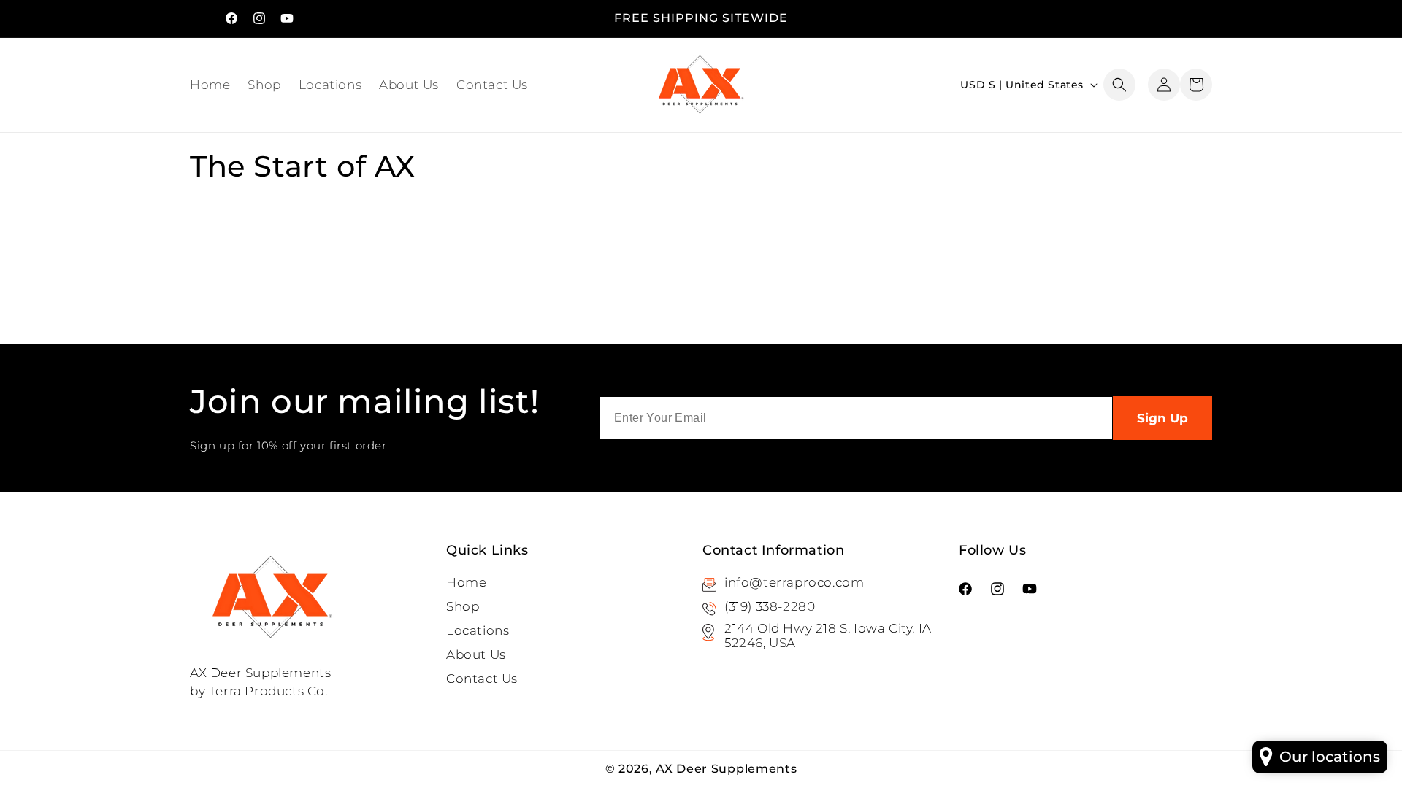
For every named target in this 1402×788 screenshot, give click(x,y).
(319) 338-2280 (769, 606)
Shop (462, 606)
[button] (1119, 85)
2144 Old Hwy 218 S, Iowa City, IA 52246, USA (828, 635)
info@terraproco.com (794, 582)
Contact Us (482, 678)
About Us (476, 654)
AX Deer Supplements (726, 769)
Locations (477, 630)
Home (466, 582)
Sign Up (1162, 418)
